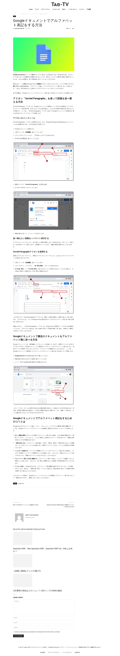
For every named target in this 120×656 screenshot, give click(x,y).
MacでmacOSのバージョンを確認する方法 (25, 505)
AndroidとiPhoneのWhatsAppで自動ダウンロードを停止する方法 (60, 505)
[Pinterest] (23, 32)
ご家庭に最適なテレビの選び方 (27, 571)
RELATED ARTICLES (20, 529)
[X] (19, 32)
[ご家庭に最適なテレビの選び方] (43, 560)
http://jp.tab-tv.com (29, 517)
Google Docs (21, 483)
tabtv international (19, 28)
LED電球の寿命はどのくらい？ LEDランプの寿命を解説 (37, 591)
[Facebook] (15, 32)
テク (19, 14)
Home (14, 14)
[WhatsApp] (27, 32)
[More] (31, 32)
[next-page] (15, 594)
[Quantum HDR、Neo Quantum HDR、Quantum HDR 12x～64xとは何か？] (43, 538)
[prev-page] (13, 594)
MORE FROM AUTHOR (36, 529)
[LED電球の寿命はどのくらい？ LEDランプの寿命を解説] (43, 580)
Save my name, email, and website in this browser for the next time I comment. (37, 632)
